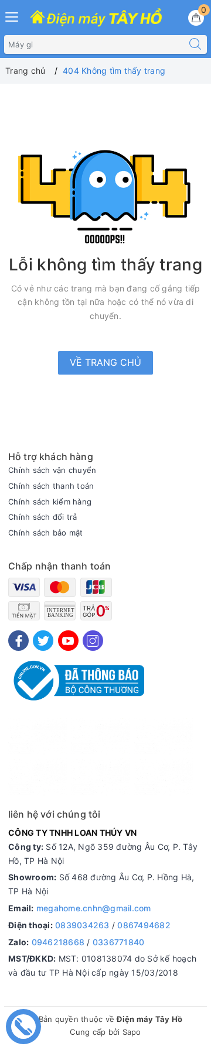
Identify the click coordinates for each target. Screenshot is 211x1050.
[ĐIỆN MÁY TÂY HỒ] (96, 18)
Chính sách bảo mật (45, 532)
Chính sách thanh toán (51, 485)
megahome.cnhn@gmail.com (93, 908)
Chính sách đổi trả (42, 516)
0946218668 (58, 942)
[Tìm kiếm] (195, 44)
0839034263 (82, 925)
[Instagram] (93, 640)
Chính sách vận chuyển (52, 470)
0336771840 (119, 942)
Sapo (131, 1032)
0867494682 (144, 925)
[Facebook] (18, 640)
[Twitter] (43, 640)
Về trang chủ (105, 362)
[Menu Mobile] (12, 15)
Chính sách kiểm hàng (49, 501)
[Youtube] (68, 640)
